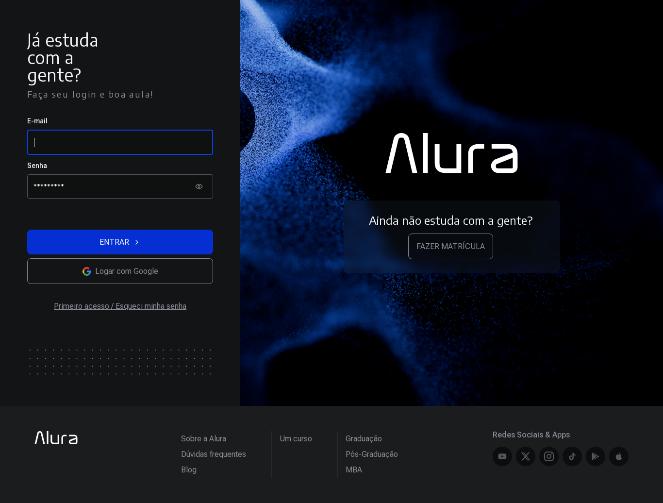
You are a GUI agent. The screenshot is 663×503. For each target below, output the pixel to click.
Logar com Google (126, 271)
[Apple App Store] (619, 456)
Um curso (296, 438)
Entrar (114, 242)
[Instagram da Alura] (549, 456)
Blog (189, 469)
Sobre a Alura (203, 438)
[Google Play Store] (595, 456)
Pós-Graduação (372, 454)
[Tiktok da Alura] (572, 456)
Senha (37, 165)
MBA (354, 469)
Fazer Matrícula (450, 246)
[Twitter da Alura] (525, 456)
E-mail (37, 121)
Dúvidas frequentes (213, 454)
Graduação (364, 438)
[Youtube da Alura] (502, 456)
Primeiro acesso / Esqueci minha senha (120, 306)
